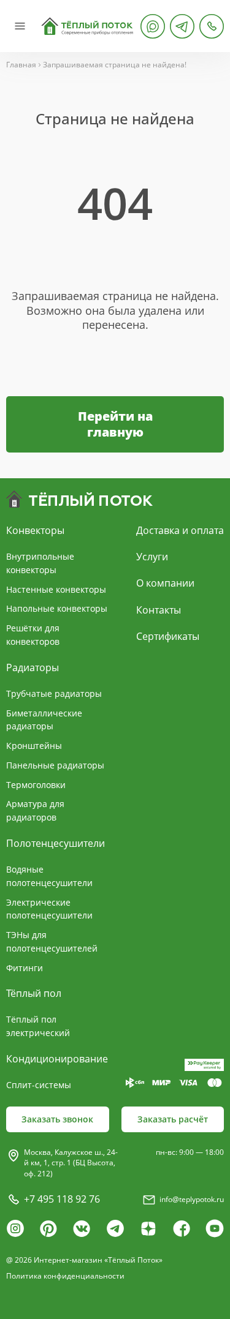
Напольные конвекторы (56, 608)
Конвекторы (35, 530)
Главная (21, 65)
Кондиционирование (57, 1058)
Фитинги (24, 968)
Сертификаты (167, 636)
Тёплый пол (33, 993)
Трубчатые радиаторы (54, 693)
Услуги (152, 556)
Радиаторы (32, 667)
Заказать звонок (57, 1119)
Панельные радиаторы (55, 765)
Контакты (158, 610)
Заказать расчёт (172, 1119)
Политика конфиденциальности (65, 1276)
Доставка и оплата (180, 530)
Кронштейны (34, 745)
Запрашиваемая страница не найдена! (114, 65)
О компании (165, 583)
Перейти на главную (115, 424)
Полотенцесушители (55, 843)
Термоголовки (36, 785)
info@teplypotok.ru (191, 1199)
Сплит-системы (38, 1085)
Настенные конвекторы (56, 589)
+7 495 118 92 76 (62, 1199)
